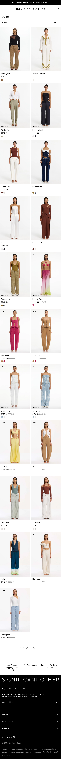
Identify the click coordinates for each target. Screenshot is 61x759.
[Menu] (3, 9)
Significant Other (15, 743)
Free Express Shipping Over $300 (12, 667)
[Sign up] (56, 702)
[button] (56, 22)
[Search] (54, 9)
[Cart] (58, 9)
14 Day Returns (30, 665)
